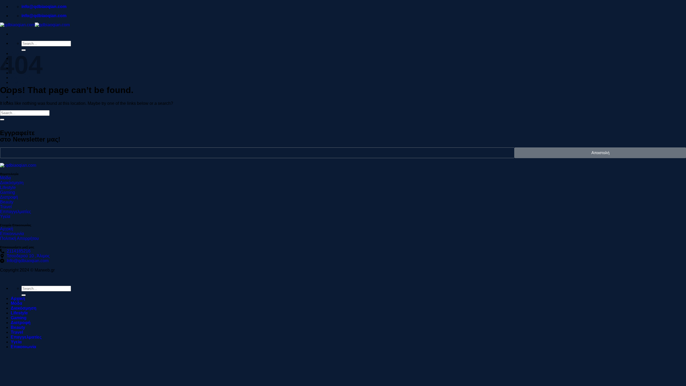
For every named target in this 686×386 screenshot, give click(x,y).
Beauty (18, 82)
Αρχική (18, 298)
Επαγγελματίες (26, 337)
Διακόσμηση (23, 308)
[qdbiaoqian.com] (35, 25)
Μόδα (16, 303)
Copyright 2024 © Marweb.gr (27, 270)
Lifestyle (19, 313)
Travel (17, 332)
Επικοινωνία (23, 346)
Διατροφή (21, 322)
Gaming (19, 318)
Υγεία (16, 97)
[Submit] (2, 119)
